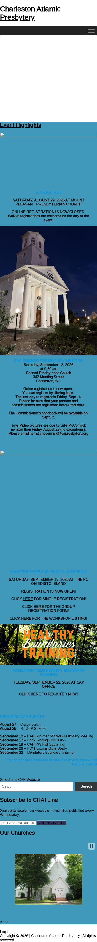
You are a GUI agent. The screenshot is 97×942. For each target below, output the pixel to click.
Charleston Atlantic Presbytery (30, 13)
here (69, 393)
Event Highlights (20, 125)
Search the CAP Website (20, 779)
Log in (4, 932)
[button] (91, 846)
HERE (28, 599)
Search (86, 786)
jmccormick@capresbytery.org (64, 433)
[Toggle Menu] (91, 31)
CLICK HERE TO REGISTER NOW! (48, 694)
